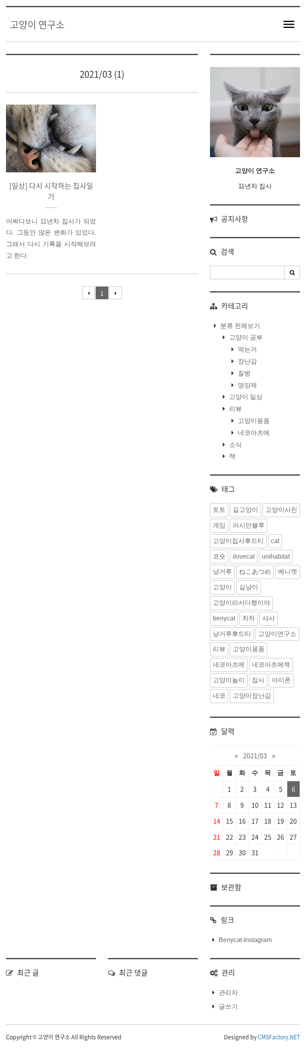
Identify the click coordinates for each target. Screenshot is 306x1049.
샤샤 (268, 618)
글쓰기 (228, 1006)
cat (275, 540)
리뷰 (235, 408)
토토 (219, 509)
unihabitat (276, 556)
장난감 (246, 361)
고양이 (222, 587)
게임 (219, 525)
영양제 (246, 385)
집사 (258, 680)
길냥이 (248, 587)
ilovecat (244, 556)
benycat (224, 618)
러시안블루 (249, 525)
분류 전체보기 (239, 325)
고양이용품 (253, 420)
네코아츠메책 (271, 664)
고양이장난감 (252, 695)
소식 (235, 444)
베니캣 (287, 571)
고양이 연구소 (37, 24)
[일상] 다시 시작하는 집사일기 (51, 191)
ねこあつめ (255, 571)
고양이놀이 (229, 680)
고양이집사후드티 (238, 540)
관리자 (228, 992)
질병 (243, 373)
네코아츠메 (253, 432)
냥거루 (222, 571)
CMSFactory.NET (279, 1037)
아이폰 (281, 680)
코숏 (219, 556)
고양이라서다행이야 (241, 602)
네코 (219, 695)
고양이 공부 (245, 337)
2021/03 (255, 755)
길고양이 (245, 509)
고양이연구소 (277, 633)
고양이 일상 (245, 396)
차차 (248, 618)
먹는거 (246, 349)
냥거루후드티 (232, 633)
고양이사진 (281, 509)
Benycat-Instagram (245, 939)
